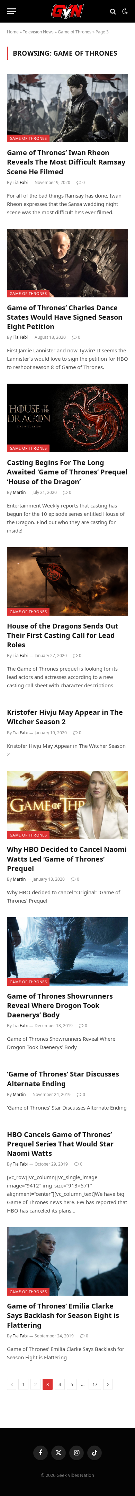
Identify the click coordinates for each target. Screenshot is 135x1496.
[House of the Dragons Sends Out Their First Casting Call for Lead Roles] (67, 581)
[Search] (113, 11)
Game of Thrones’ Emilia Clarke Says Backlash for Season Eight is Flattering (63, 1315)
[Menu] (11, 11)
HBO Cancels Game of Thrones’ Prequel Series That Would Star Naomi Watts (60, 1144)
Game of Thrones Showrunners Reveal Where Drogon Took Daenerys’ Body (60, 1005)
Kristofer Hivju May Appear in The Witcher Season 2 (65, 716)
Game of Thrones (74, 32)
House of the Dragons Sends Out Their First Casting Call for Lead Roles (62, 635)
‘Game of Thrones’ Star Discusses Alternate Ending (63, 1078)
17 (94, 1384)
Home (13, 32)
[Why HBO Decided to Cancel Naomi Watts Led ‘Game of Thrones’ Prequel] (67, 805)
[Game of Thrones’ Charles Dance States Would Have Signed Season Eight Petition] (67, 263)
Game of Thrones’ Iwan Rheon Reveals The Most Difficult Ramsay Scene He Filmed (66, 162)
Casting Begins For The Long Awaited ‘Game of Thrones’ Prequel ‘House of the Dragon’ (67, 472)
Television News (38, 32)
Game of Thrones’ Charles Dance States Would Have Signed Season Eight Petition (65, 317)
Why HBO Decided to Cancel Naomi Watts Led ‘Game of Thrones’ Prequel (67, 859)
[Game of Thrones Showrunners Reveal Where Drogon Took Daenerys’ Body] (67, 951)
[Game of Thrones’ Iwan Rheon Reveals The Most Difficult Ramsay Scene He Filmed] (67, 108)
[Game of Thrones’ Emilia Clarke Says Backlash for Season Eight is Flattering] (67, 1261)
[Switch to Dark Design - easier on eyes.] (124, 11)
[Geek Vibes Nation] (67, 11)
